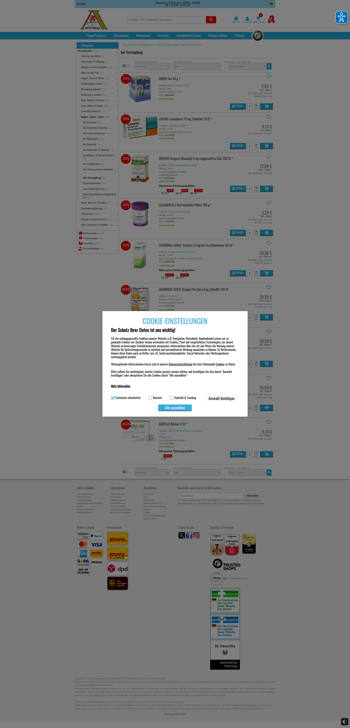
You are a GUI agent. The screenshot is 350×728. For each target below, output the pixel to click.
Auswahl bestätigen (221, 398)
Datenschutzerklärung (180, 364)
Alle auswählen (175, 407)
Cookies (220, 364)
